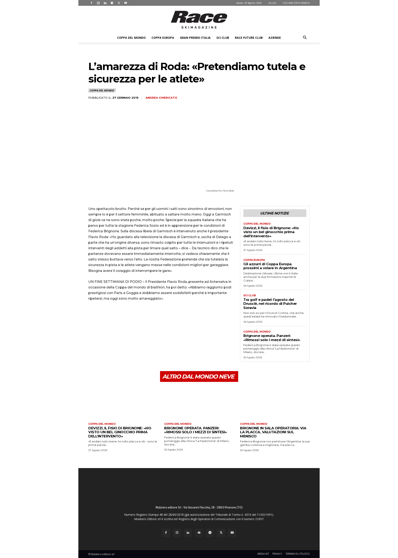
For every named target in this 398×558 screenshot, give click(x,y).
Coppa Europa (163, 38)
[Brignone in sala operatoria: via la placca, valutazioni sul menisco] (275, 402)
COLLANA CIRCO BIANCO (296, 2)
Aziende (274, 38)
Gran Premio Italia (195, 38)
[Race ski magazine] (199, 19)
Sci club (222, 38)
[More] (130, 316)
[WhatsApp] (121, 316)
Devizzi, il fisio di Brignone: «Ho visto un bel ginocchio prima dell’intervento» (271, 232)
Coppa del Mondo (131, 38)
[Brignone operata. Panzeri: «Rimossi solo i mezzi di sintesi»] (199, 402)
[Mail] (199, 533)
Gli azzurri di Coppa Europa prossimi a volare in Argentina (270, 266)
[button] (305, 38)
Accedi (272, 2)
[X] (119, 3)
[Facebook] (91, 3)
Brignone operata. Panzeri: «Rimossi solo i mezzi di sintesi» (271, 338)
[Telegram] (112, 3)
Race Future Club (249, 38)
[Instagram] (98, 3)
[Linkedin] (105, 3)
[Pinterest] (111, 316)
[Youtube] (126, 3)
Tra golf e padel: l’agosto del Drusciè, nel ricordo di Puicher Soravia (270, 304)
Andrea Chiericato (161, 97)
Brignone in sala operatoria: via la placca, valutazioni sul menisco (273, 432)
